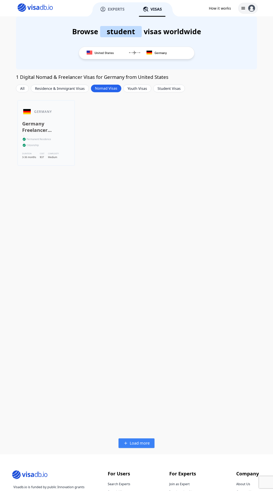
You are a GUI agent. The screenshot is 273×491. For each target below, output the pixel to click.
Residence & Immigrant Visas (60, 88)
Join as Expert (179, 484)
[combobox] (110, 52)
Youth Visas (137, 88)
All (22, 88)
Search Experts (119, 484)
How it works (220, 8)
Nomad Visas (106, 88)
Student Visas (169, 88)
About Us (243, 484)
